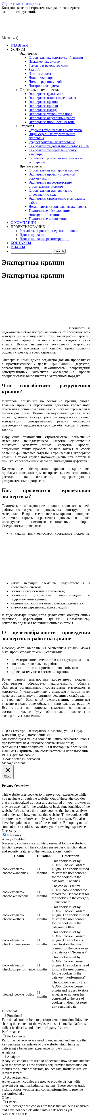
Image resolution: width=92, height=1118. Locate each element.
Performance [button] (11, 1032)
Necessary (14, 835)
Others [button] (6, 1097)
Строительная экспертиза (21, 4)
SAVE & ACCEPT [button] (15, 1114)
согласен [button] (33, 759)
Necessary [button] (9, 831)
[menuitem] (19, 45)
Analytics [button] (8, 1052)
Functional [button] (9, 1011)
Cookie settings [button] (14, 759)
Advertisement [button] (12, 1073)
